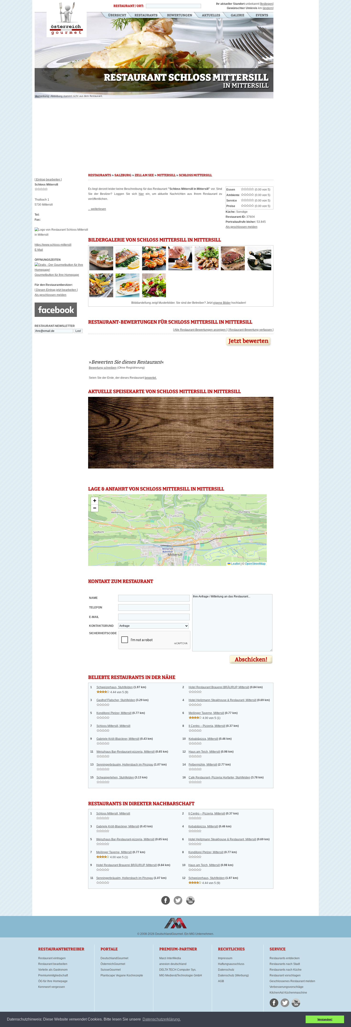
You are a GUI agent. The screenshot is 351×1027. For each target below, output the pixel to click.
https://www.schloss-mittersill (53, 244)
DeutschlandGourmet (114, 958)
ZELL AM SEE (144, 175)
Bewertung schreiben (103, 367)
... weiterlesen (97, 209)
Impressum (225, 958)
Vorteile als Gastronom (53, 969)
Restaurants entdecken (285, 958)
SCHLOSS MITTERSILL (195, 175)
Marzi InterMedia (170, 958)
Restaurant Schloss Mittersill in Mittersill (67, 18)
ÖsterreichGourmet (113, 964)
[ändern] (268, 8)
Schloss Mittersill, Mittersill (113, 726)
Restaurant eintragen (52, 958)
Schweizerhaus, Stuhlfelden (114, 687)
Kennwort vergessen (51, 987)
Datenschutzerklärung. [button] (162, 1019)
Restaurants (146, 15)
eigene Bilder (222, 302)
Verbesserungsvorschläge (286, 987)
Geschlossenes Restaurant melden (292, 981)
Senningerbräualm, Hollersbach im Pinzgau (124, 764)
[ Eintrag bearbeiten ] (48, 179)
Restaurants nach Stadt (285, 964)
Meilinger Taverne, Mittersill (206, 713)
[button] (94, 501)
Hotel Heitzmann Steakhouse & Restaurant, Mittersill (222, 700)
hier (141, 194)
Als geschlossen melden (50, 295)
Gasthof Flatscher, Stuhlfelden (115, 700)
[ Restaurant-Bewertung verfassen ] (250, 329)
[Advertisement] (154, 133)
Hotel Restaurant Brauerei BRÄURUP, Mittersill (219, 687)
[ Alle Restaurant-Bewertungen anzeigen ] (200, 329)
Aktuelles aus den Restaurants (211, 15)
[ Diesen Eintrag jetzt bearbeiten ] (56, 290)
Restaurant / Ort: (128, 6)
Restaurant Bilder (238, 15)
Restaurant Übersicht (114, 15)
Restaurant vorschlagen (285, 975)
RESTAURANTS (99, 175)
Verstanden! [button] (324, 1019)
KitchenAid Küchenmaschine (288, 992)
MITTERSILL (166, 175)
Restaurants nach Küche (286, 969)
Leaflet (235, 563)
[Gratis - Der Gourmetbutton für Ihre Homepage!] (61, 269)
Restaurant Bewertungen (179, 15)
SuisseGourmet (111, 969)
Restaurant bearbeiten (52, 964)
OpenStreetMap (255, 563)
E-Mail (39, 249)
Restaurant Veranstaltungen (261, 15)
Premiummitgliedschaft (53, 975)
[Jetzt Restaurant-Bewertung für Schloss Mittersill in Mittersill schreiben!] (249, 347)
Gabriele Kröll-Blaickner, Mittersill (117, 738)
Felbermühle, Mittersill (203, 764)
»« (126, 362)
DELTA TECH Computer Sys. (177, 969)
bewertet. (151, 377)
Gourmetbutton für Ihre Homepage (57, 275)
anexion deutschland (172, 964)
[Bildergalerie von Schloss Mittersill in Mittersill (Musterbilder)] (101, 269)
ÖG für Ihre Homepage (53, 981)
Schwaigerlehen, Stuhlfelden (115, 777)
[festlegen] (266, 3)
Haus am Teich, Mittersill (204, 751)
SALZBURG (122, 175)
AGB (221, 981)
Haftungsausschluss (231, 964)
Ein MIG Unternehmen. (199, 934)
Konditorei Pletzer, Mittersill (114, 713)
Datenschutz (226, 969)
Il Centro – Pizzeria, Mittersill (207, 726)
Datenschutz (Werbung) (233, 975)
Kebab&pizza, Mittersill (203, 738)
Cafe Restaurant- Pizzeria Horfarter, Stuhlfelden (219, 777)
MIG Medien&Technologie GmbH (180, 975)
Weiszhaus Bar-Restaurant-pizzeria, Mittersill (125, 751)
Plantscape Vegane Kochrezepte (122, 975)
